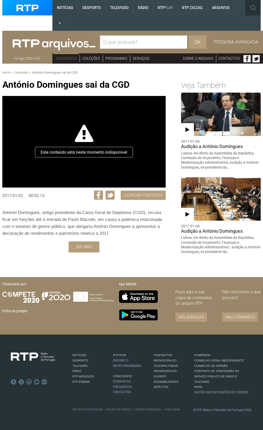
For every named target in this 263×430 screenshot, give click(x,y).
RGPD (198, 387)
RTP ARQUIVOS (83, 376)
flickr (44, 382)
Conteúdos (66, 58)
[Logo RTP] (33, 357)
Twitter (256, 58)
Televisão (119, 8)
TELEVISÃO (80, 366)
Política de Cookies (119, 409)
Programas (116, 58)
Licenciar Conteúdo (143, 195)
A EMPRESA (202, 355)
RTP (165, 8)
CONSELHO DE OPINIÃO (211, 366)
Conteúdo (21, 72)
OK (197, 42)
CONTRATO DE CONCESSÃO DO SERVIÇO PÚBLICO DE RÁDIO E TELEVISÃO (216, 376)
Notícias (65, 8)
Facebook (247, 58)
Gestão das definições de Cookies (221, 392)
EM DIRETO (120, 360)
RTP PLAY (119, 355)
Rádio (143, 8)
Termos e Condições (148, 409)
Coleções (91, 58)
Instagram (29, 382)
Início (6, 72)
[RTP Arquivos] (54, 44)
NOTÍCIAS (79, 355)
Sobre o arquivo (198, 58)
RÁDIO (76, 371)
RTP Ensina (81, 382)
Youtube (37, 382)
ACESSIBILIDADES (166, 382)
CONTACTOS (163, 355)
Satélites (161, 387)
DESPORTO (80, 360)
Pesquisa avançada (236, 41)
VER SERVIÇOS (191, 317)
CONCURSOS (122, 376)
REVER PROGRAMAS (127, 366)
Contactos (229, 58)
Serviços (141, 58)
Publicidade (172, 409)
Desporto (91, 8)
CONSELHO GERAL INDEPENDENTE (219, 360)
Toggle (253, 7)
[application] (83, 142)
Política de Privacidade (87, 409)
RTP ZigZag (192, 8)
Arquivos (221, 8)
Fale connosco (240, 317)
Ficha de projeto (15, 311)
